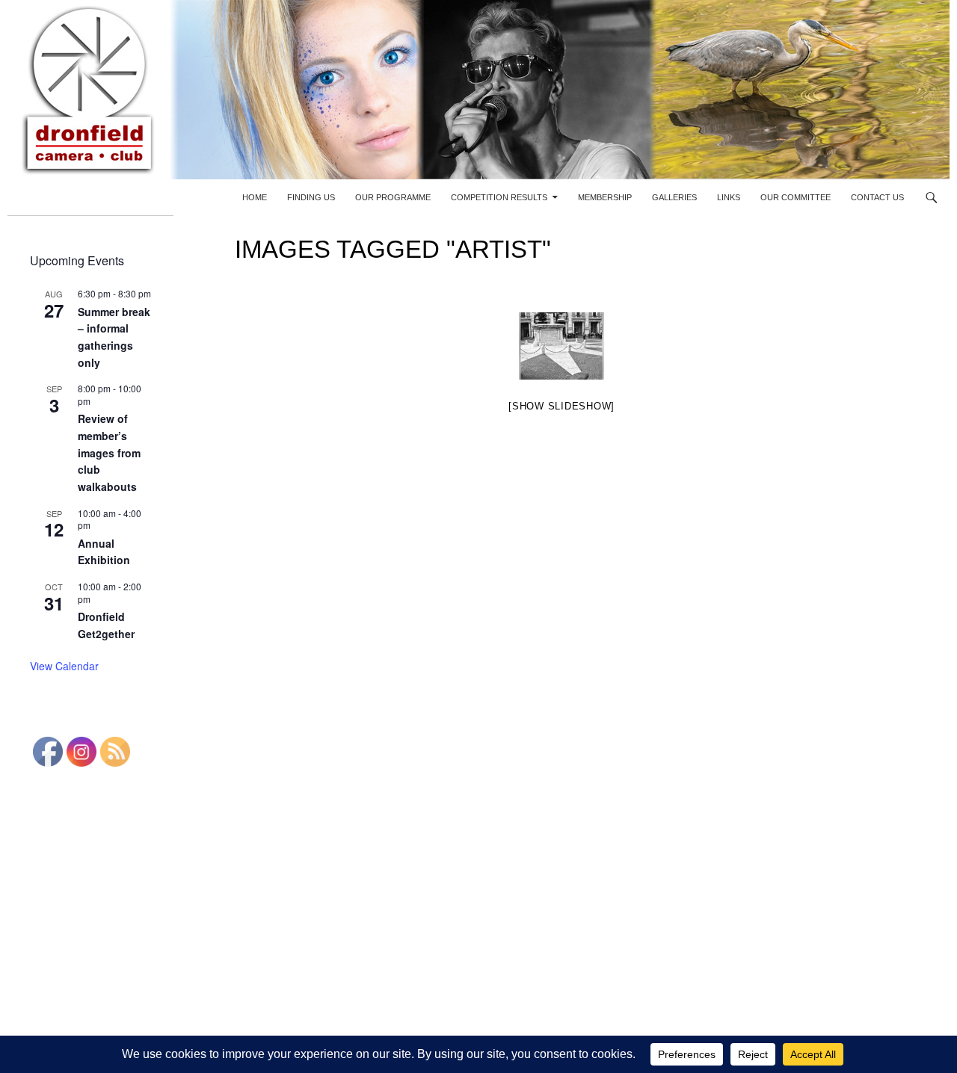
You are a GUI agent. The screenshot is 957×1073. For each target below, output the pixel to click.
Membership (605, 197)
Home (254, 197)
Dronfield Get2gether (106, 625)
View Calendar (64, 665)
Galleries (674, 197)
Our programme (393, 197)
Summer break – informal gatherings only (114, 337)
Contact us (877, 197)
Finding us (311, 197)
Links (728, 197)
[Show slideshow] (561, 406)
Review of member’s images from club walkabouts (109, 452)
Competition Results (499, 197)
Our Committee (795, 197)
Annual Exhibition (104, 552)
